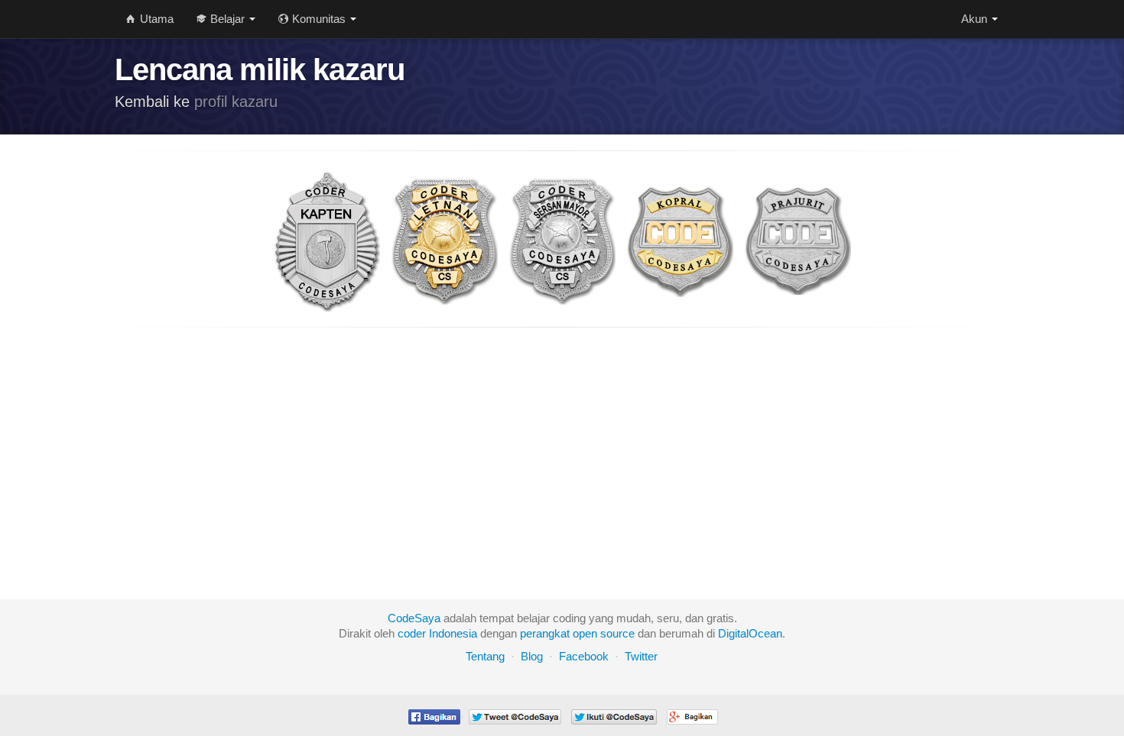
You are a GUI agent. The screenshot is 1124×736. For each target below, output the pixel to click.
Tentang (485, 656)
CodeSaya (414, 618)
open (585, 633)
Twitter (641, 656)
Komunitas (319, 18)
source (617, 633)
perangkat (545, 633)
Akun (975, 18)
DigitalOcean (750, 633)
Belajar (227, 18)
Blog (532, 656)
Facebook (584, 656)
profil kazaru (236, 101)
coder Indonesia (437, 633)
